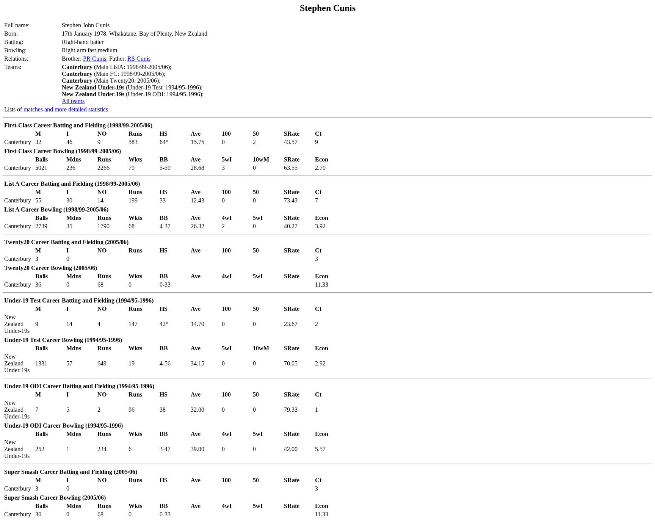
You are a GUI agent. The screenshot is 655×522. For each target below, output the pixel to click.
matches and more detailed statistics (66, 109)
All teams (73, 101)
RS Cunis (138, 58)
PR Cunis (94, 58)
